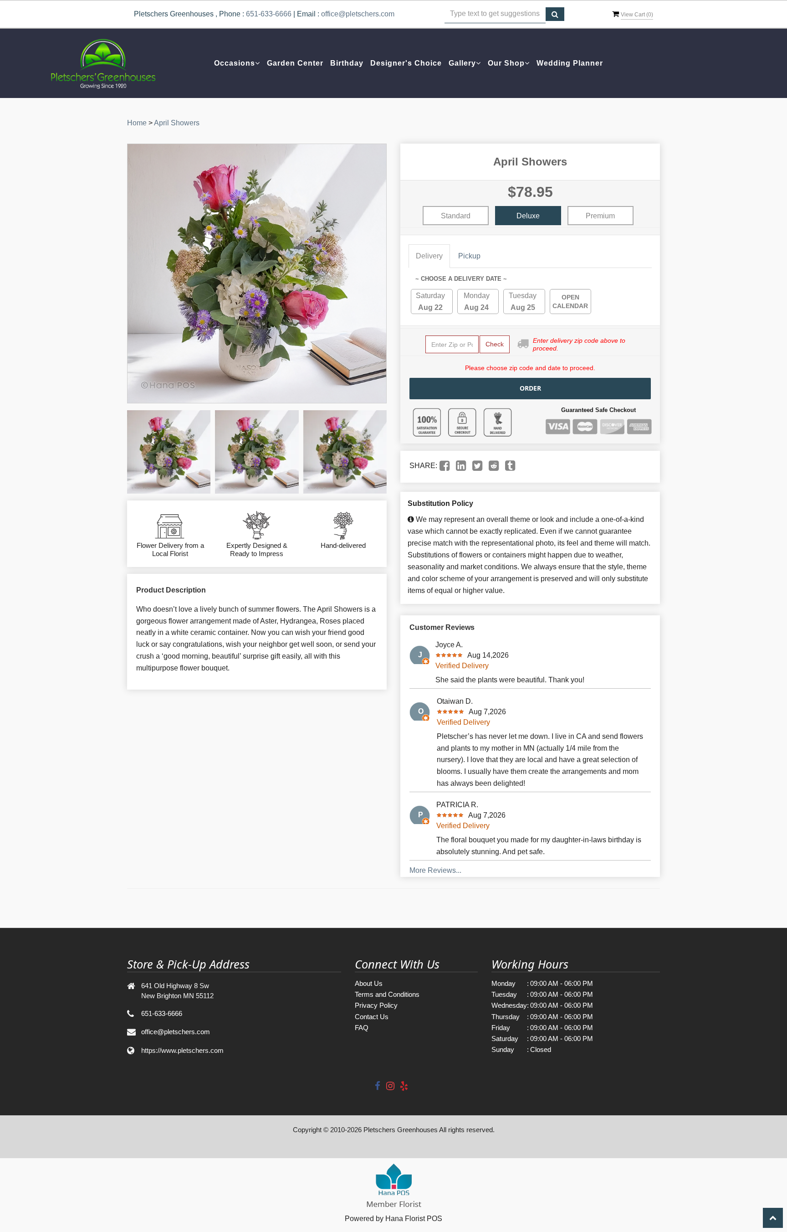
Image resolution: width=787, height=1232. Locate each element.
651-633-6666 (268, 14)
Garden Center (295, 63)
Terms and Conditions (387, 994)
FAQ (361, 1027)
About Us (369, 983)
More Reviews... (435, 870)
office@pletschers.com (357, 14)
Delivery (429, 256)
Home (137, 123)
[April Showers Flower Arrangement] (168, 452)
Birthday (346, 63)
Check (494, 344)
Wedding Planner (570, 63)
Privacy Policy (376, 1005)
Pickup (469, 256)
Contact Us (371, 1017)
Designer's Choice (406, 63)
